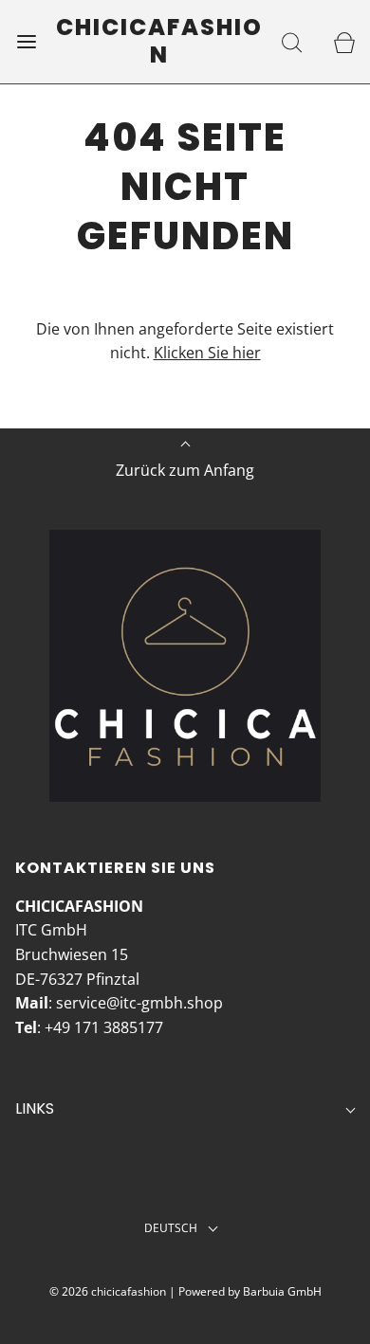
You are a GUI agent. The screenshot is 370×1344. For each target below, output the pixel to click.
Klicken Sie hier (207, 352)
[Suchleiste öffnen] (292, 41)
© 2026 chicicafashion (107, 1291)
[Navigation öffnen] (26, 41)
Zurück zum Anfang (185, 470)
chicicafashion (159, 41)
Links (34, 1108)
